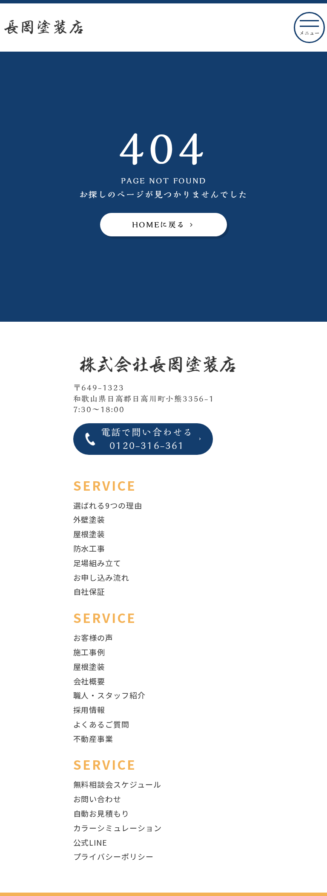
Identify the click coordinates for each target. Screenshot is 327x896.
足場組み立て (97, 562)
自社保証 (89, 591)
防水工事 (89, 548)
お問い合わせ (97, 798)
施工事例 (89, 651)
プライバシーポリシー (113, 856)
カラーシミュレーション (117, 827)
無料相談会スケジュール (117, 784)
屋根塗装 (89, 533)
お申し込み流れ (101, 577)
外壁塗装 (89, 519)
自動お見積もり (101, 813)
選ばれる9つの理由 (107, 505)
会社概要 (89, 681)
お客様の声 (93, 637)
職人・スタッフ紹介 (109, 695)
